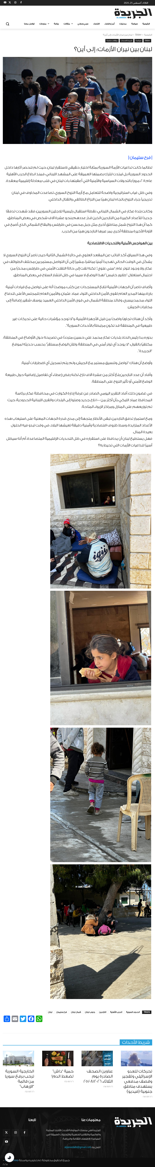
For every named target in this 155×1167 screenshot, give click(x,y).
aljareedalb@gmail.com (77, 1147)
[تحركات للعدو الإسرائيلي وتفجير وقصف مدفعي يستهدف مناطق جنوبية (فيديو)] (136, 1058)
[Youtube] (5, 3)
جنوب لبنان (90, 1012)
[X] (9, 3)
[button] (7, 24)
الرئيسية (148, 35)
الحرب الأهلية (116, 1012)
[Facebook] (21, 3)
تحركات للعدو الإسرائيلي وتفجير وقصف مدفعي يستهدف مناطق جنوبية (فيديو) (137, 1081)
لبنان (50, 1012)
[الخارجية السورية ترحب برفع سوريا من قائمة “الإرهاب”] (18, 1058)
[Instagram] (15, 3)
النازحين (102, 1012)
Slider (138, 35)
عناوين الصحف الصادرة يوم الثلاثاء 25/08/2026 (98, 1076)
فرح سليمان (61, 1012)
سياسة (138, 41)
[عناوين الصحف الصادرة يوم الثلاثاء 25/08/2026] (97, 1058)
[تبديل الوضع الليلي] (9, 1157)
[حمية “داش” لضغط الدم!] (57, 1058)
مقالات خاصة (112, 41)
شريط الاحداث (126, 41)
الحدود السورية (133, 1012)
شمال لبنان (76, 1012)
